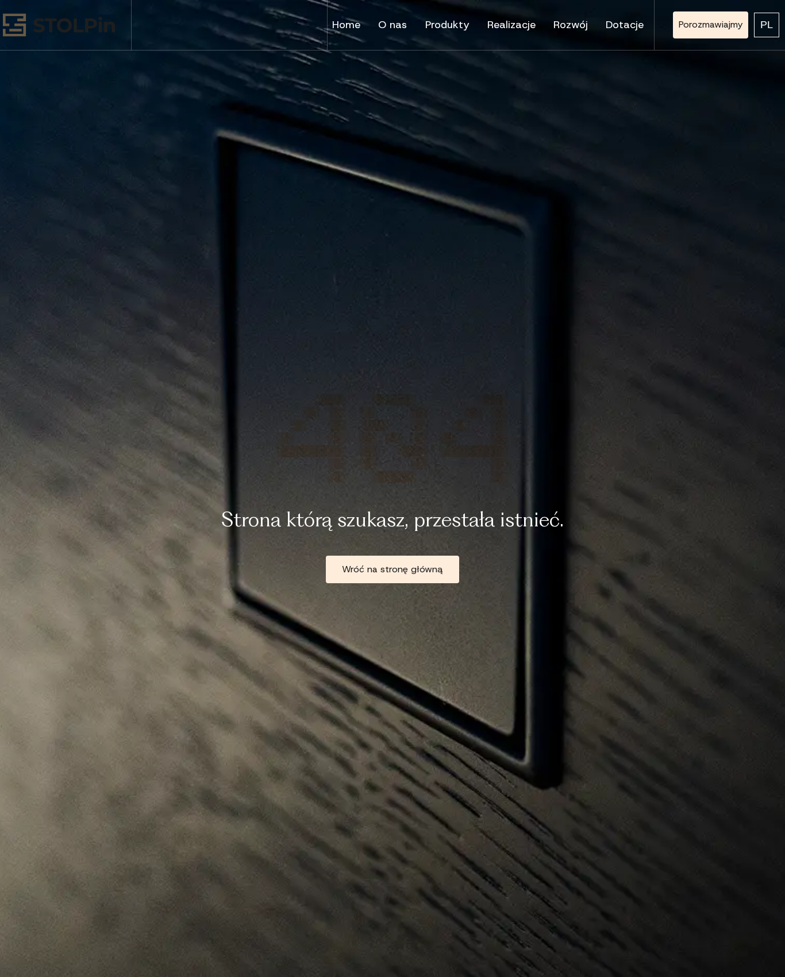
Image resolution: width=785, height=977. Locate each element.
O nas (392, 25)
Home (346, 25)
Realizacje (511, 25)
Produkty (447, 25)
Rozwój (570, 25)
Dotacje (625, 25)
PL (766, 24)
